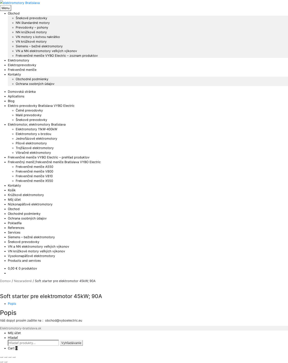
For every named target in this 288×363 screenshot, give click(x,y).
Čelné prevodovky (29, 110)
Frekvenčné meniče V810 (34, 176)
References (16, 228)
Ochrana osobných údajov (35, 84)
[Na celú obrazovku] (5, 357)
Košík (12, 190)
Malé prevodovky (29, 115)
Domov (5, 281)
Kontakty (14, 74)
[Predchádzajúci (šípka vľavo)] (1, 361)
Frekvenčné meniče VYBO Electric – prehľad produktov (49, 157)
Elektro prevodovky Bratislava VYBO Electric (41, 106)
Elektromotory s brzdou (33, 134)
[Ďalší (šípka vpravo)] (5, 361)
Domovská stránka (22, 91)
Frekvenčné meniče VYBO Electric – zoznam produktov (57, 56)
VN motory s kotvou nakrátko (38, 37)
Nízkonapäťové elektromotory (30, 204)
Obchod (14, 13)
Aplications (16, 96)
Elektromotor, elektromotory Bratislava (37, 124)
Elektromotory (18, 60)
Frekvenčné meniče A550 (34, 167)
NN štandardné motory (33, 23)
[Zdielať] (9, 357)
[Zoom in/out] (1, 357)
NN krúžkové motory (31, 32)
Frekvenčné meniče (22, 70)
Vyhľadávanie (71, 343)
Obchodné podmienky (32, 79)
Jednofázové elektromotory (36, 138)
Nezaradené (23, 281)
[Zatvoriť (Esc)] (13, 357)
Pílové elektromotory (31, 143)
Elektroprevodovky (22, 65)
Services (14, 232)
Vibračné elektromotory (33, 153)
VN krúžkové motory (31, 41)
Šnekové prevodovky (31, 18)
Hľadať (13, 338)
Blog (11, 101)
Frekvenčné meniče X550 (34, 181)
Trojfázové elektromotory (35, 148)
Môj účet (14, 199)
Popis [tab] (12, 303)
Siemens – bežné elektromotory (39, 46)
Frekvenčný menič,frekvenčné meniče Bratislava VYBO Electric (54, 162)
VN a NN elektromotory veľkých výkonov (46, 51)
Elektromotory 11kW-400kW (36, 129)
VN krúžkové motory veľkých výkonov (36, 251)
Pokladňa (15, 223)
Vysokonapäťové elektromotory (31, 256)
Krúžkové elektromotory (26, 195)
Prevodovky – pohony (32, 27)
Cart (12, 348)
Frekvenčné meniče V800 (34, 171)
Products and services (24, 260)
